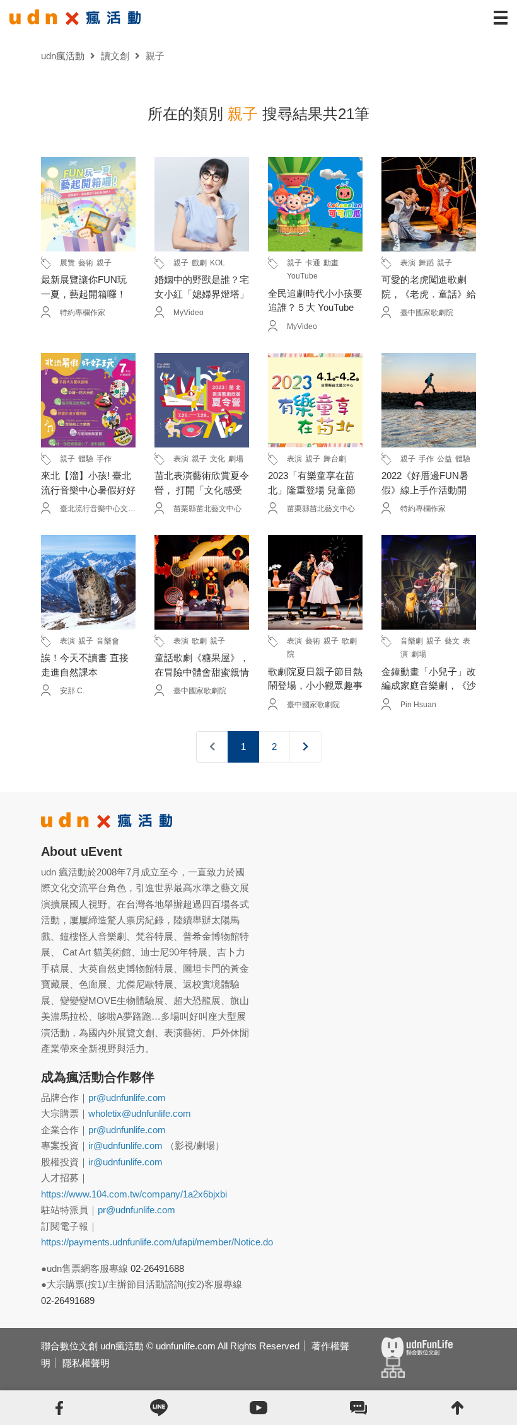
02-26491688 (157, 1268)
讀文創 (115, 55)
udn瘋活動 (62, 55)
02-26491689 (68, 1300)
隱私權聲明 (86, 1363)
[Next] (305, 747)
